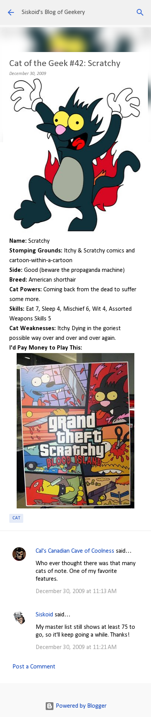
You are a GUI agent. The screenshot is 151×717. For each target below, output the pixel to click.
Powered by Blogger (80, 706)
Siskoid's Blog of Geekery (53, 12)
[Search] (140, 12)
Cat (16, 518)
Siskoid (44, 615)
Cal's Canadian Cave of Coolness (75, 551)
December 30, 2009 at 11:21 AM (76, 647)
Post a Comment (33, 667)
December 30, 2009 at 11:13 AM (76, 591)
